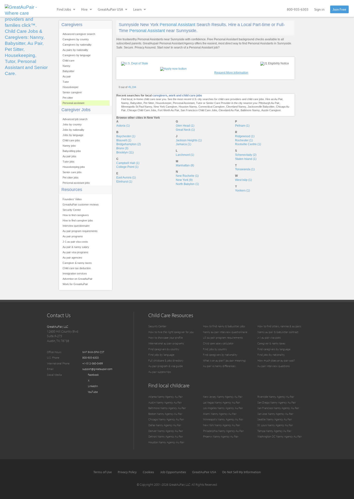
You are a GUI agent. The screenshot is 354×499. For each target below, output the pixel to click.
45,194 (132, 87)
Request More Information (231, 72)
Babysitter (68, 71)
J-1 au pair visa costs (75, 241)
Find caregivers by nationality (220, 354)
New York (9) (184, 180)
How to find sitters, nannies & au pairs (279, 326)
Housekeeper (71, 87)
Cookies (148, 472)
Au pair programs (73, 236)
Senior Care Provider (218, 103)
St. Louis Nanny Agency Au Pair (275, 425)
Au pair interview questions (273, 366)
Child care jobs (71, 140)
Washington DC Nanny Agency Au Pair (279, 436)
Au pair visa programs (75, 252)
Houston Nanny (188, 106)
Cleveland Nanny (236, 106)
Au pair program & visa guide (165, 366)
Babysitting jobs (72, 151)
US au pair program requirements (223, 337)
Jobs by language (73, 135)
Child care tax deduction (77, 268)
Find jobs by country (215, 349)
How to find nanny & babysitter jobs (224, 326)
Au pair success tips (159, 372)
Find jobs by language (161, 354)
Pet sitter (68, 97)
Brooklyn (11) (125, 152)
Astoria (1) (123, 125)
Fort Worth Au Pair (168, 110)
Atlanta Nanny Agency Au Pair (165, 396)
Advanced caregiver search (79, 34)
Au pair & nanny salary (76, 247)
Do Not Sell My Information (241, 472)
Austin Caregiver (271, 110)
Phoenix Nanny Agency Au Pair (220, 436)
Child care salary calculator (218, 343)
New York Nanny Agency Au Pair (221, 425)
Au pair (67, 76)
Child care (68, 60)
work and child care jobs (185, 95)
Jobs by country (72, 124)
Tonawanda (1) (245, 169)
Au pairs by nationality (75, 49)
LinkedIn (92, 386)
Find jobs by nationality (271, 354)
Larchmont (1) (185, 155)
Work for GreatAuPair (75, 284)
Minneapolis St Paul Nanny (136, 106)
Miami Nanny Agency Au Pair (219, 414)
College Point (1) (127, 167)
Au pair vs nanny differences (219, 366)
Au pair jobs (69, 156)
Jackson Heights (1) (189, 140)
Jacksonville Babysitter (261, 106)
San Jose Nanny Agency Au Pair (275, 414)
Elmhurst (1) (124, 181)
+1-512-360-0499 (92, 363)
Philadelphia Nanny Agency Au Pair (223, 431)
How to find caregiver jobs (78, 220)
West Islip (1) (243, 180)
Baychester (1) (125, 136)
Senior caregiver (72, 92)
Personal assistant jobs (76, 182)
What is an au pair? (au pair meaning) (224, 360)
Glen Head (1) (185, 125)
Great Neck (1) (185, 129)
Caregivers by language (77, 55)
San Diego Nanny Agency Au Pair (276, 402)
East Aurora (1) (126, 177)
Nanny (66, 65)
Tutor (66, 81)
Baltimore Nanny (250, 110)
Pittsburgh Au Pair (269, 103)
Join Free (339, 9)
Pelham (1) (242, 125)
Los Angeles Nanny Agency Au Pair (223, 408)
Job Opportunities (173, 472)
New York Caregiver (165, 106)
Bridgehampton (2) (128, 144)
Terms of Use (102, 472)
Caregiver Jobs (76, 109)
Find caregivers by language (273, 349)
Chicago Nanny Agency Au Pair (166, 419)
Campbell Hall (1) (127, 163)
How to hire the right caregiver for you (171, 332)
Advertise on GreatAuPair (77, 278)
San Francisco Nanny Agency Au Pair (278, 408)
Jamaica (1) (183, 144)
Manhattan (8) (185, 165)
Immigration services (75, 273)
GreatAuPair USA (204, 472)
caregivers (159, 95)
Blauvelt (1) (123, 140)
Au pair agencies (72, 257)
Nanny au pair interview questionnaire (225, 332)
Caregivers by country (76, 39)
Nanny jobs (69, 145)
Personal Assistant (177, 24)
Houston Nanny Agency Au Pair (166, 442)
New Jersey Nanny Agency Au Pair (223, 396)
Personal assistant (73, 103)
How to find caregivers (76, 215)
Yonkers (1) (242, 190)
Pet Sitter (149, 103)
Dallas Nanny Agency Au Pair (164, 425)
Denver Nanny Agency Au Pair (165, 431)
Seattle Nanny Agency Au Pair (274, 419)
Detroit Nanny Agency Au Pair (165, 436)
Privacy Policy (127, 472)
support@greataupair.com (97, 369)
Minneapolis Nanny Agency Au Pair (223, 419)
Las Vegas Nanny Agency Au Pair (221, 402)
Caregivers (71, 24)
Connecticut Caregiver (211, 106)
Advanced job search (75, 119)
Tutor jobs (68, 161)
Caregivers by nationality (77, 44)
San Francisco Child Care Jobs (199, 110)
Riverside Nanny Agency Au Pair (275, 396)
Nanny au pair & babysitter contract (277, 332)
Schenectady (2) (245, 155)
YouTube (92, 392)
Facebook (93, 374)
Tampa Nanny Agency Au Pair (274, 431)
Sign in (319, 9)
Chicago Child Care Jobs (141, 110)
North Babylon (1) (187, 184)
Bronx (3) (122, 148)
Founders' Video (72, 199)
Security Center (72, 209)
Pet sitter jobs (71, 177)
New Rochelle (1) (187, 176)
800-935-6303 (297, 9)
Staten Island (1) (245, 159)
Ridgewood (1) (245, 136)
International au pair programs (166, 343)
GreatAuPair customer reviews (81, 204)
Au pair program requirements (80, 231)
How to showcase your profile (165, 337)
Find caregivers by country (163, 349)
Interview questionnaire (76, 225)
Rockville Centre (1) (248, 144)
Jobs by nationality (73, 129)
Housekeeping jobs (74, 166)
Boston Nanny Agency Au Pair (165, 414)
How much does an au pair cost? (276, 360)
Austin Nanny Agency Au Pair (165, 402)
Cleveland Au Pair (229, 110)
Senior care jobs (72, 172)
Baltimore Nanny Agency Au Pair (167, 408)
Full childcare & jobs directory (165, 360)
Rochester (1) (244, 140)
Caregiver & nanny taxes (77, 262)
